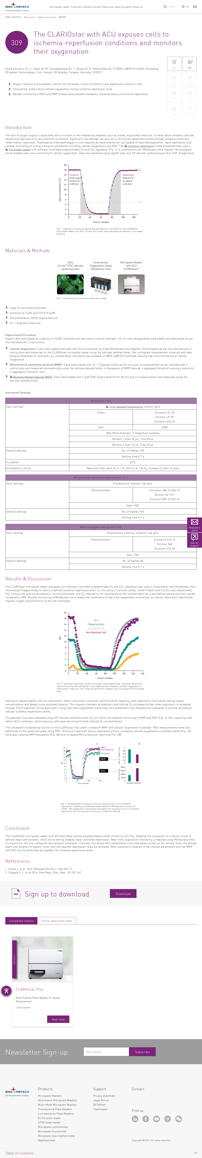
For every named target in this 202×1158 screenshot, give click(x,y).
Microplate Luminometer (53, 1127)
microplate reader (19, 149)
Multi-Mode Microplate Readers (57, 1104)
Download (123, 893)
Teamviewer (100, 1109)
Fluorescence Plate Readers (55, 1109)
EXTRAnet (99, 1104)
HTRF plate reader (49, 1122)
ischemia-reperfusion (141, 146)
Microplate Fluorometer (52, 1131)
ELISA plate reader (49, 1118)
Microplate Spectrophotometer (56, 1136)
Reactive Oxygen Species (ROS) (32, 377)
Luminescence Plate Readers (56, 1113)
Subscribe (142, 1051)
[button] (185, 6)
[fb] (146, 1120)
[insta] (168, 1120)
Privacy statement (104, 1096)
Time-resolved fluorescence (126, 406)
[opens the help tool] (6, 991)
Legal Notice (101, 1100)
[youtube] (157, 1120)
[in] (135, 1120)
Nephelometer (46, 1140)
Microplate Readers (50, 1096)
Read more (58, 1019)
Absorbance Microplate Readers (57, 1100)
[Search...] (165, 6)
